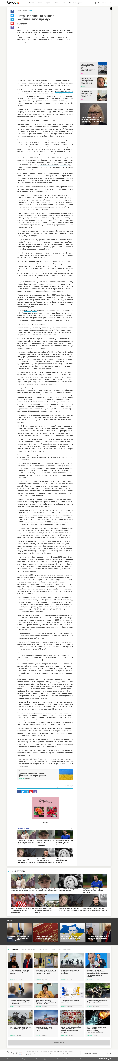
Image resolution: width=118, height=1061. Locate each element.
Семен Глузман (30, 311)
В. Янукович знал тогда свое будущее (39, 506)
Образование (42, 949)
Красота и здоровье (75, 3)
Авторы (68, 1059)
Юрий (22, 24)
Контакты (60, 1059)
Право (40, 3)
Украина (48, 3)
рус (106, 3)
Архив (75, 1059)
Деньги (23, 949)
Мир (56, 3)
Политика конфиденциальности (45, 1059)
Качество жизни (55, 949)
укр (103, 3)
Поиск (81, 1059)
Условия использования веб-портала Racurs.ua (20, 1059)
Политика (25, 10)
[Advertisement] (45, 61)
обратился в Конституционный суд (54, 165)
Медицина (32, 949)
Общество (66, 949)
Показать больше (59, 1042)
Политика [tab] (14, 949)
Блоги (63, 3)
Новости (31, 3)
